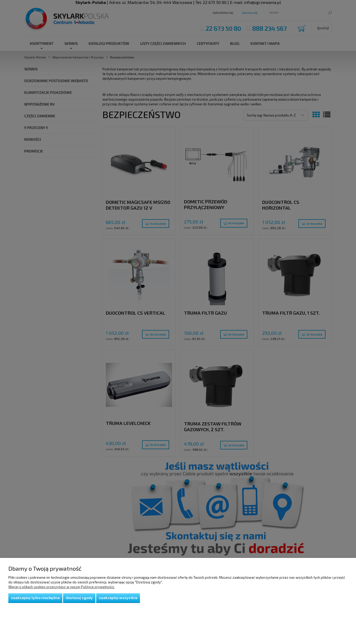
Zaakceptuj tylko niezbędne (35, 597)
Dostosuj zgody (79, 597)
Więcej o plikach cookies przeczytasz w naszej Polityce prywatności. (61, 587)
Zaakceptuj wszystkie (118, 597)
